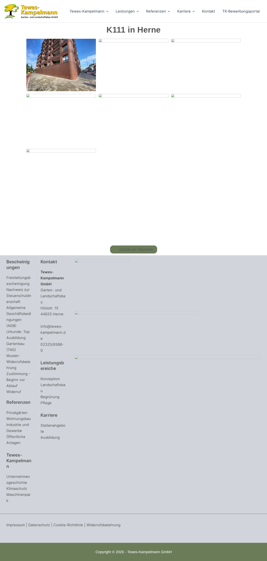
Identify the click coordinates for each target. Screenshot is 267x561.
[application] (106, 11)
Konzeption (50, 379)
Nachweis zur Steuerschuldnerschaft (18, 296)
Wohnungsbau (18, 419)
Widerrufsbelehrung (103, 525)
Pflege (46, 403)
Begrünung (50, 397)
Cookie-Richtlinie (68, 525)
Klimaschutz (16, 488)
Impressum (15, 525)
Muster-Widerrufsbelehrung (18, 362)
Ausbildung (50, 437)
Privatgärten (16, 413)
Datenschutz (39, 525)
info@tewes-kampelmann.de (53, 332)
